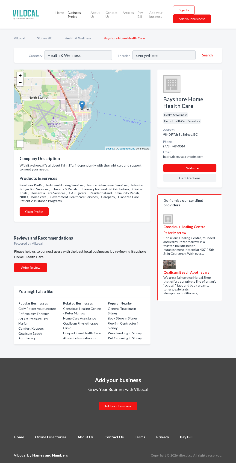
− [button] (20, 82)
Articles (128, 13)
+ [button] (20, 76)
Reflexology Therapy (33, 314)
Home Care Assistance (79, 318)
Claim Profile (34, 212)
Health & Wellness (78, 38)
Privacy (162, 437)
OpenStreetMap (126, 148)
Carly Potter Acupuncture (37, 309)
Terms (140, 437)
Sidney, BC (44, 38)
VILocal (19, 38)
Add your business (155, 14)
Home (60, 13)
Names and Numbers (50, 455)
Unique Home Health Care (82, 333)
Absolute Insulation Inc (80, 338)
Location (124, 56)
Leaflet (110, 148)
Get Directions (190, 178)
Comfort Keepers (31, 328)
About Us (95, 14)
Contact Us (112, 14)
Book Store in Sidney (123, 318)
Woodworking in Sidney (125, 333)
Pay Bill (140, 14)
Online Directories (51, 437)
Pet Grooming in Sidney (125, 338)
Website (192, 168)
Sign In (184, 10)
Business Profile (74, 14)
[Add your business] (118, 400)
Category (35, 56)
